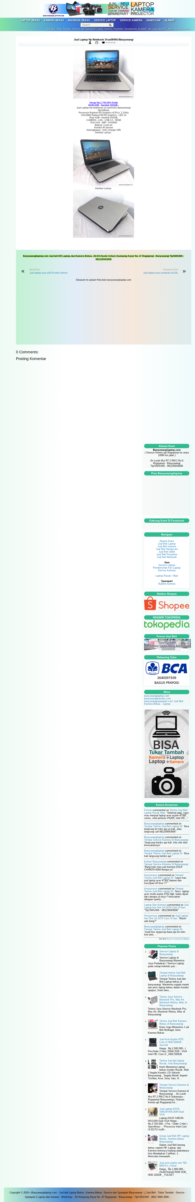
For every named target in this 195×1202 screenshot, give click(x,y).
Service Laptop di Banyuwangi (169, 953)
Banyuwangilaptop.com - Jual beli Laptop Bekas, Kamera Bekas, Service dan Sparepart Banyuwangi (86, 1192)
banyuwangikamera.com (157, 698)
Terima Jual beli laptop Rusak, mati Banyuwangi (173, 1062)
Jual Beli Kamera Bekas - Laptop (163, 702)
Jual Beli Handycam (167, 549)
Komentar (111, 42)
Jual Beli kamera (166, 546)
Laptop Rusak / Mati (167, 575)
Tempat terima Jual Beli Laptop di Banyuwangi (172, 974)
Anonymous (150, 875)
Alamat (170, 20)
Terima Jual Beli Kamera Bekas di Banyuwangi (172, 1022)
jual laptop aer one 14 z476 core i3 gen (166, 906)
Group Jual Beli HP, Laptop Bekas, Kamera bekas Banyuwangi (174, 1139)
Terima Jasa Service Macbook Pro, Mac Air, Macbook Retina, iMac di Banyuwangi (173, 1001)
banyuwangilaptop (154, 823)
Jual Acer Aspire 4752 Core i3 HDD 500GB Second (171, 1042)
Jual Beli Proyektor (166, 554)
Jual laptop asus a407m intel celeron (49, 273)
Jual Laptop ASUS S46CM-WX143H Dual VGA (171, 1111)
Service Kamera (167, 570)
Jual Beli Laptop (167, 543)
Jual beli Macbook (167, 557)
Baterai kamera (166, 583)
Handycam (153, 20)
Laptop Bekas (30, 20)
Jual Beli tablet (167, 551)
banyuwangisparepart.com (158, 701)
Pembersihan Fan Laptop (167, 567)
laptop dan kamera (155, 904)
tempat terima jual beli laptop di (163, 826)
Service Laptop (105, 20)
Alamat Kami (167, 541)
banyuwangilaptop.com (156, 695)
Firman (148, 810)
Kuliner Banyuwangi (155, 861)
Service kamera (131, 20)
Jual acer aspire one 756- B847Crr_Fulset (173, 1164)
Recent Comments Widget (177, 939)
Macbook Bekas (79, 20)
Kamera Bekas (54, 20)
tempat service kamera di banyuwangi (166, 839)
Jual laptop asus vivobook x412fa (160, 273)
